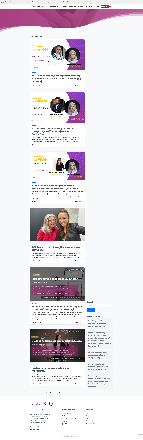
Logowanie (104, 6)
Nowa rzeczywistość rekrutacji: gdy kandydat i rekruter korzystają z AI (98, 366)
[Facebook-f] (62, 424)
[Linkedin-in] (66, 424)
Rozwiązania (54, 6)
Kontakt (97, 6)
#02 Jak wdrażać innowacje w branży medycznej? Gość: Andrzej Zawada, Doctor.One (53, 131)
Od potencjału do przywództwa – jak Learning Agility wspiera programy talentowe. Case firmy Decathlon (99, 381)
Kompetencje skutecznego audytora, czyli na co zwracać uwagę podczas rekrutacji (57, 308)
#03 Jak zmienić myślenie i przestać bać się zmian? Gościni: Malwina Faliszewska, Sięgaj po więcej (56, 78)
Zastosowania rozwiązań (69, 6)
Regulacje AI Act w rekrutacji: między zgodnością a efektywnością (99, 355)
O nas (90, 6)
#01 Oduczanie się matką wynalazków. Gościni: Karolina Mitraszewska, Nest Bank (55, 187)
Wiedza (82, 6)
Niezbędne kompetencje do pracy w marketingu (51, 369)
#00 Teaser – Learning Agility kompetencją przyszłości (56, 249)
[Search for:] (99, 305)
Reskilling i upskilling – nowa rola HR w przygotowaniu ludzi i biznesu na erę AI (99, 323)
